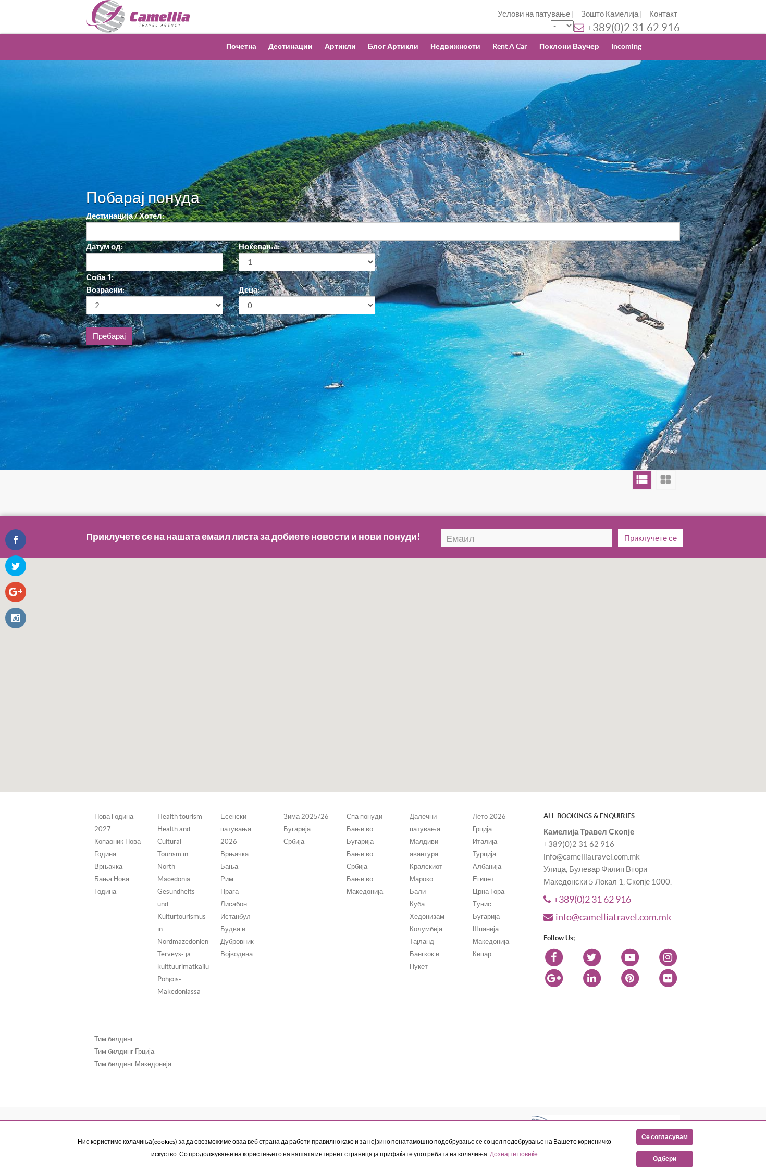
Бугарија (297, 829)
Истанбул (235, 916)
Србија (293, 841)
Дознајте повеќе (514, 1154)
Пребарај (109, 336)
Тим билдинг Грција (124, 1051)
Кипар (482, 954)
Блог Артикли (393, 46)
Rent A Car (509, 46)
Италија (485, 841)
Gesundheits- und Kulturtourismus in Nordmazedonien (182, 916)
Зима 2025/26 (306, 816)
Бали (418, 891)
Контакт (663, 13)
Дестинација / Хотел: (125, 215)
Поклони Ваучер (569, 46)
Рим (226, 879)
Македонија (491, 941)
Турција (484, 854)
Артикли (340, 46)
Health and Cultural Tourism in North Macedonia (173, 854)
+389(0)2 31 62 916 (633, 27)
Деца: (249, 289)
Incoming (626, 46)
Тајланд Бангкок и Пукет (424, 954)
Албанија (487, 866)
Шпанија (486, 929)
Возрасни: (105, 289)
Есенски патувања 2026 (235, 829)
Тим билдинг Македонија (132, 1064)
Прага (229, 891)
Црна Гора (488, 891)
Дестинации (290, 46)
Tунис (482, 904)
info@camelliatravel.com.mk (613, 917)
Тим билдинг (113, 1039)
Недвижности (455, 46)
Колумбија (426, 929)
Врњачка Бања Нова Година (111, 879)
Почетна (241, 46)
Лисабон (233, 904)
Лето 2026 (489, 816)
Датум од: (104, 246)
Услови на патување (534, 13)
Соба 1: (100, 277)
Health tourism (179, 816)
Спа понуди (364, 816)
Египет (483, 879)
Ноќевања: (259, 246)
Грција (482, 829)
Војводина (236, 954)
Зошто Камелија (609, 13)
